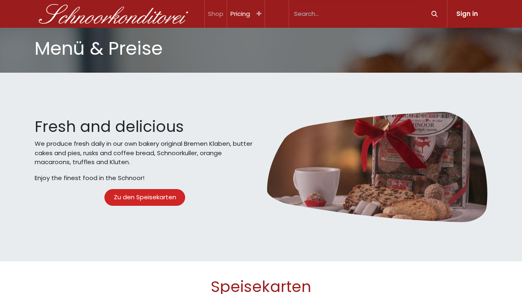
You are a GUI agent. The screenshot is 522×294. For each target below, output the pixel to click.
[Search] (434, 14)
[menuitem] (216, 14)
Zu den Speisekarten (145, 197)
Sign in (467, 13)
